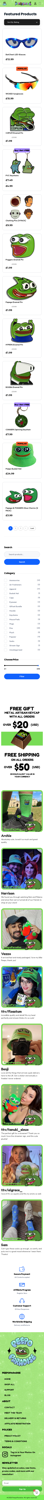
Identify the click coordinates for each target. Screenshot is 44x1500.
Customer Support (22, 1305)
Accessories (14, 580)
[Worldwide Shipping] (22, 1316)
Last (32, 528)
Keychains (13, 615)
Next (25, 528)
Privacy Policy (12, 1435)
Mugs (11, 624)
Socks (11, 641)
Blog (7, 1395)
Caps (11, 598)
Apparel (12, 589)
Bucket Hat (14, 593)
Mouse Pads (14, 619)
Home (7, 1379)
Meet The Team (13, 1412)
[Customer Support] (22, 1300)
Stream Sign (14, 645)
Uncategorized (15, 650)
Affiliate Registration (17, 1423)
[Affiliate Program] (22, 1284)
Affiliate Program (22, 1290)
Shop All (9, 1384)
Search (22, 562)
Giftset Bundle (15, 606)
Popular (12, 637)
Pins (11, 628)
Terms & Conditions (15, 1441)
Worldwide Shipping (22, 1321)
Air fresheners (15, 584)
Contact (9, 1407)
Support (9, 1389)
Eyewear (13, 602)
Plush (11, 632)
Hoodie (12, 611)
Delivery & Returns (15, 1418)
